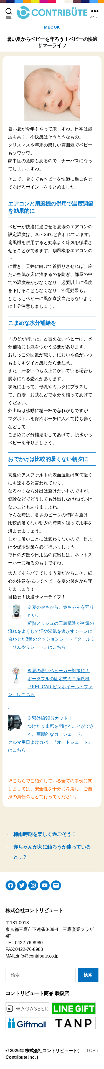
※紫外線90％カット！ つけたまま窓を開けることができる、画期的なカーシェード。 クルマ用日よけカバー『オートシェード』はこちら (51, 734)
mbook (52, 27)
